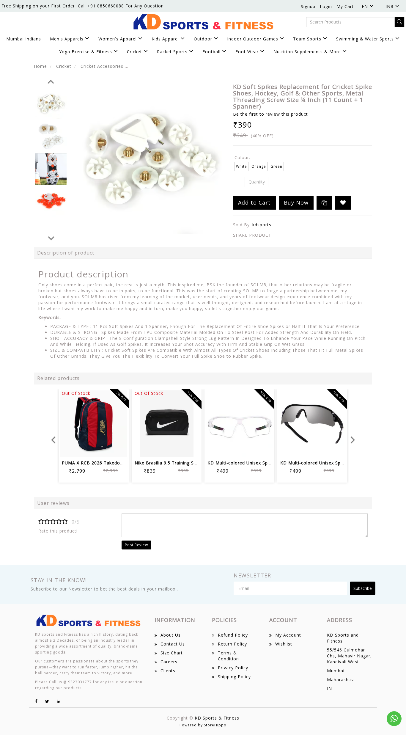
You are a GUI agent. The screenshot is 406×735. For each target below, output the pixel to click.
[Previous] (50, 80)
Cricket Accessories (102, 66)
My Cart (345, 6)
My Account (288, 635)
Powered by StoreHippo (203, 725)
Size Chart (171, 653)
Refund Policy (233, 635)
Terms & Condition (228, 656)
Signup (308, 6)
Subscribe (362, 588)
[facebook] (36, 701)
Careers (168, 662)
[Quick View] (115, 448)
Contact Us (172, 644)
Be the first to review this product (270, 114)
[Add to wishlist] (86, 448)
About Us (170, 635)
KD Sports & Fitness (217, 718)
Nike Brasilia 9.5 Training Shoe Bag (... (177, 463)
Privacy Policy (233, 667)
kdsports (261, 224)
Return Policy (232, 644)
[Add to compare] (101, 448)
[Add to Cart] (72, 448)
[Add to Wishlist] (343, 203)
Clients (167, 670)
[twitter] (47, 701)
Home (40, 66)
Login (326, 6)
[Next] (51, 237)
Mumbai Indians (23, 39)
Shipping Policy (234, 676)
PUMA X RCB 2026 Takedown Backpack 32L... (112, 463)
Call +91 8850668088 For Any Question (121, 6)
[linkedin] (59, 701)
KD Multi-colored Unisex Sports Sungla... (251, 463)
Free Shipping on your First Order (38, 6)
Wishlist (283, 644)
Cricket (63, 66)
